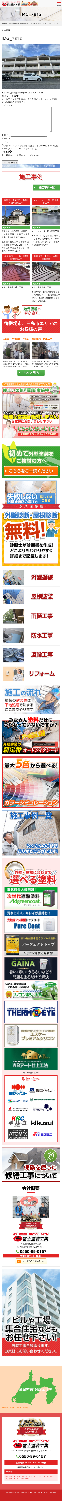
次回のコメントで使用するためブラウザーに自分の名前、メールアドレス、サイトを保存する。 (31, 147)
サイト (5, 142)
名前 (5, 134)
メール (6, 138)
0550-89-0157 (33, 1251)
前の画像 (6, 30)
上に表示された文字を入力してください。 (22, 155)
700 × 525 (38, 92)
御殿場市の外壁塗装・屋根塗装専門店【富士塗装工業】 (23, 1492)
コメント (7, 105)
